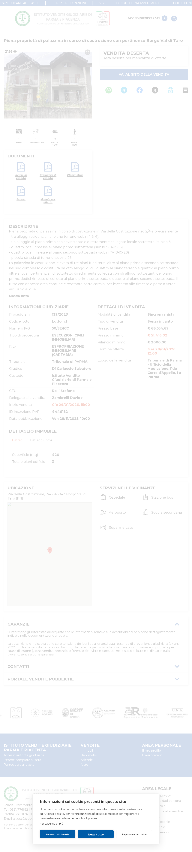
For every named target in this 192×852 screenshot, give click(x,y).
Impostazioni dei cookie (134, 834)
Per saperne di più (51, 823)
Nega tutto (96, 834)
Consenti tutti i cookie (57, 834)
